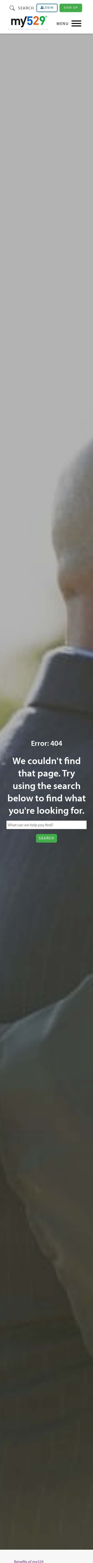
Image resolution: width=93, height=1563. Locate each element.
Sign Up (71, 7)
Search (26, 7)
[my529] (28, 23)
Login (48, 8)
